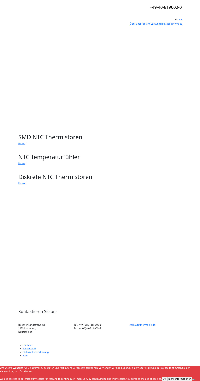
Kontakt (177, 23)
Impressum (29, 348)
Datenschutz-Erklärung (36, 352)
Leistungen (157, 23)
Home (21, 143)
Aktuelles (168, 23)
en (180, 19)
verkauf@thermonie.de (142, 324)
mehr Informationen (179, 378)
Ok (164, 378)
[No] (193, 379)
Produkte (145, 23)
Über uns (135, 23)
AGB (25, 355)
